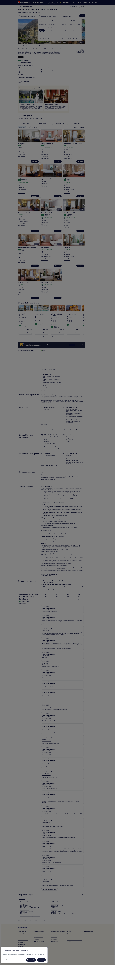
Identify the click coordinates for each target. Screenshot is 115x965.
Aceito (41, 959)
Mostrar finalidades (9, 959)
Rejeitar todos (31, 959)
